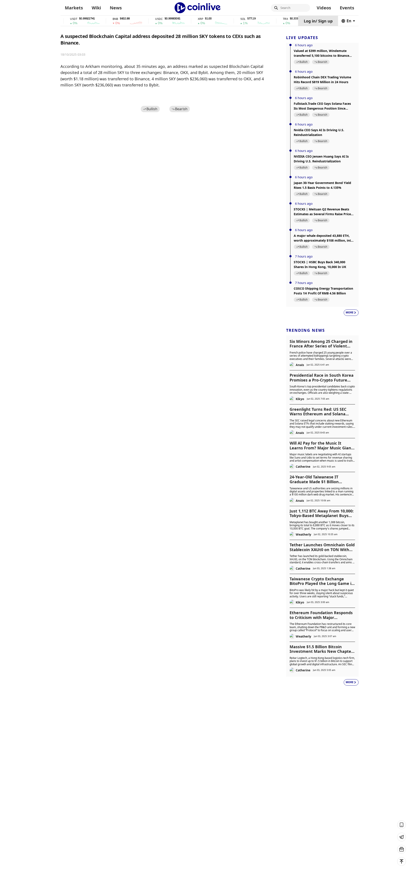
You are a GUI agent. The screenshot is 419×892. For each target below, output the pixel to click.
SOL (232, 19)
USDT (63, 19)
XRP (190, 19)
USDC (149, 19)
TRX (275, 19)
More (350, 312)
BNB (105, 19)
